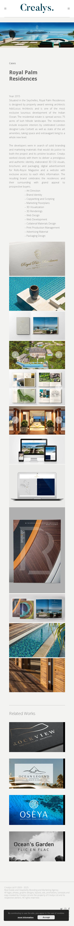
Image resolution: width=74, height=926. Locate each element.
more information (26, 917)
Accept (46, 917)
